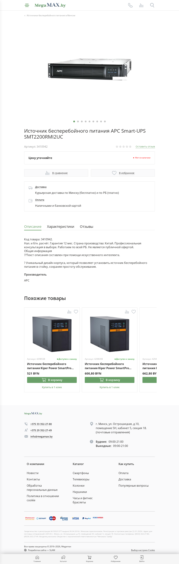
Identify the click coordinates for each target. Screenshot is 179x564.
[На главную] (50, 5)
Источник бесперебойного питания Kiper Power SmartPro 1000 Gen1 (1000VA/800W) (49, 366)
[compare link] (141, 5)
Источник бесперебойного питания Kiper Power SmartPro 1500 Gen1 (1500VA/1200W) (107, 366)
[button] (78, 121)
